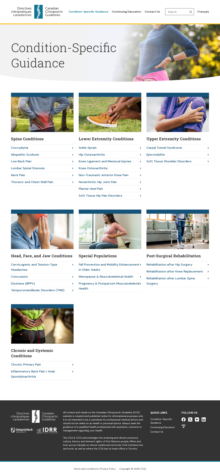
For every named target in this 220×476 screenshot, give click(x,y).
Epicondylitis (155, 155)
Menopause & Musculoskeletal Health (106, 277)
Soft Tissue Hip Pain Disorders (100, 196)
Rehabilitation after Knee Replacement (174, 271)
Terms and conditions (86, 468)
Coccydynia (19, 148)
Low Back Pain (21, 161)
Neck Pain (18, 175)
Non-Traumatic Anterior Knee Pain (103, 175)
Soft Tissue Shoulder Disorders (168, 161)
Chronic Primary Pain (26, 364)
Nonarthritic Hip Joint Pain (98, 182)
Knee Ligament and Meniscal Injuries (105, 161)
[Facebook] (184, 419)
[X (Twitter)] (190, 419)
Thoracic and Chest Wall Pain (32, 182)
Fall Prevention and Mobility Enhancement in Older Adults (109, 267)
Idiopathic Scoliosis (25, 155)
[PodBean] (184, 426)
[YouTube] (197, 419)
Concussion (19, 277)
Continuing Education (126, 11)
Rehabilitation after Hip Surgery (169, 264)
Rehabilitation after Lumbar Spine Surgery (170, 281)
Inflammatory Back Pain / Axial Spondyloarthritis (33, 374)
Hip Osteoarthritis (92, 155)
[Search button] (190, 11)
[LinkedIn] (204, 419)
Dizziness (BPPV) (23, 283)
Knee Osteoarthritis (93, 168)
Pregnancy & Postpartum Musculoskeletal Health (109, 286)
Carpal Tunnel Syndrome (164, 148)
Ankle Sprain (88, 148)
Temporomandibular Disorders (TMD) (37, 290)
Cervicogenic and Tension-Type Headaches (34, 267)
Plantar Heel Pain (91, 189)
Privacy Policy (108, 468)
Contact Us (152, 11)
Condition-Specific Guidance (88, 11)
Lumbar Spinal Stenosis (28, 168)
